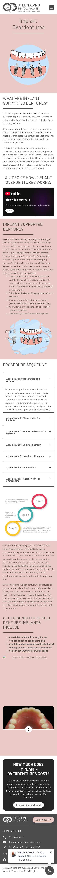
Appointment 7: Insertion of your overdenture (23, 479)
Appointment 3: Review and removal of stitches (26, 432)
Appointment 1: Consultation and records (23, 380)
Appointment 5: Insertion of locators (25, 456)
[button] (51, 7)
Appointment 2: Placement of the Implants (23, 419)
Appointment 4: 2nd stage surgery (23, 445)
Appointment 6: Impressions (21, 467)
